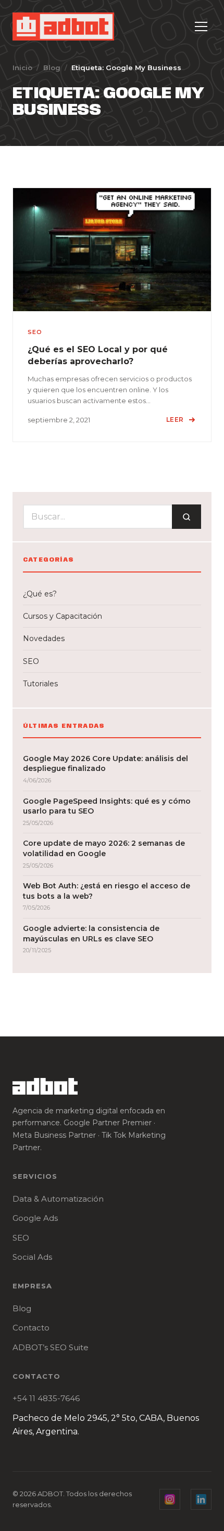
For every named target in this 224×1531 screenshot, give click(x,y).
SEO (21, 1238)
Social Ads (32, 1257)
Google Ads (35, 1218)
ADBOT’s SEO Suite (51, 1347)
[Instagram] (169, 1499)
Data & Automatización (58, 1199)
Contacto (31, 1328)
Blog (51, 67)
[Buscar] (186, 516)
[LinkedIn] (201, 1499)
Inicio (22, 67)
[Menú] (201, 26)
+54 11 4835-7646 (46, 1398)
